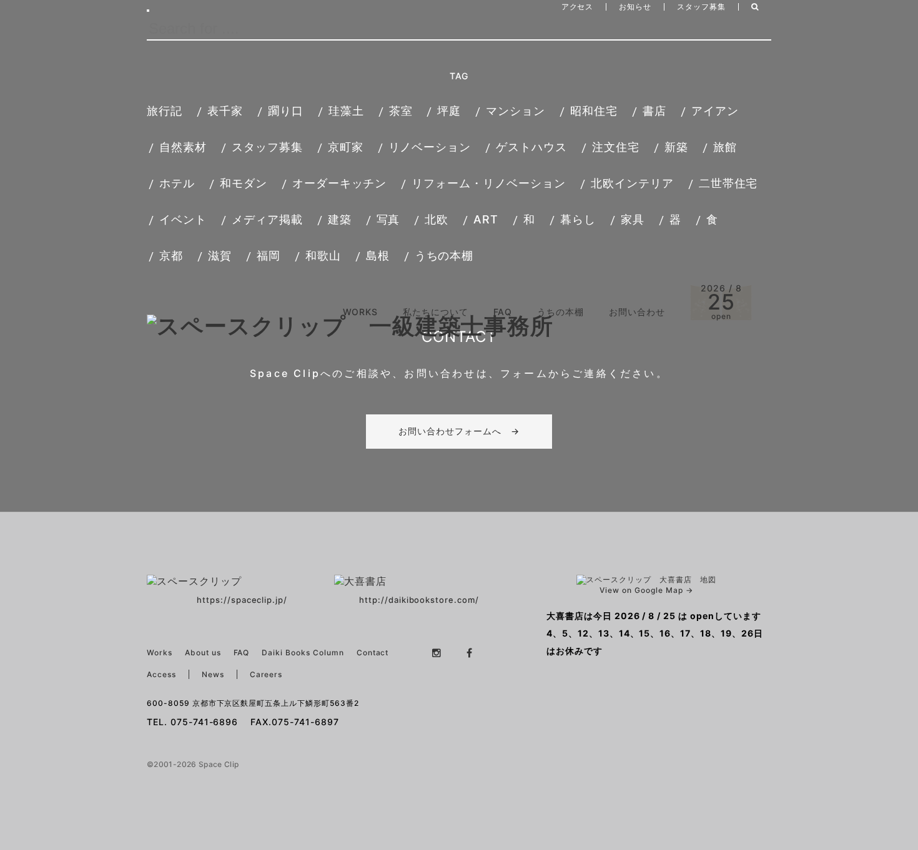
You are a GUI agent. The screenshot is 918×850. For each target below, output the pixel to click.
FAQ (503, 311)
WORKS (360, 311)
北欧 (436, 219)
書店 (654, 110)
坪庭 (449, 110)
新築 (676, 147)
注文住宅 (615, 147)
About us (203, 652)
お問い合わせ (637, 311)
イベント (183, 219)
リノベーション (429, 147)
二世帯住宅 (728, 183)
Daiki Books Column (302, 652)
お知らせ (635, 6)
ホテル (177, 183)
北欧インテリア (632, 183)
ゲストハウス (531, 147)
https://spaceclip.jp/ (242, 600)
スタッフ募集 (701, 6)
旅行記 (164, 110)
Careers (266, 674)
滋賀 (220, 255)
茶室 (401, 110)
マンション (515, 110)
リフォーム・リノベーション (488, 183)
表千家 (225, 110)
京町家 (345, 147)
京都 (171, 255)
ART (485, 219)
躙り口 (286, 110)
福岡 (268, 255)
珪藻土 (346, 110)
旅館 (725, 147)
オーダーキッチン (339, 183)
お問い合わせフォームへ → (459, 431)
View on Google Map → (646, 590)
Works (159, 652)
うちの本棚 (444, 255)
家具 (632, 219)
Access (161, 674)
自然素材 (183, 147)
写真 (388, 219)
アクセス (577, 6)
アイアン (715, 110)
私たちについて (435, 311)
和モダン (243, 183)
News (213, 674)
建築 (340, 219)
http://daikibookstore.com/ (419, 600)
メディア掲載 (267, 219)
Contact (373, 652)
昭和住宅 (594, 110)
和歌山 (323, 255)
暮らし (578, 219)
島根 (378, 255)
